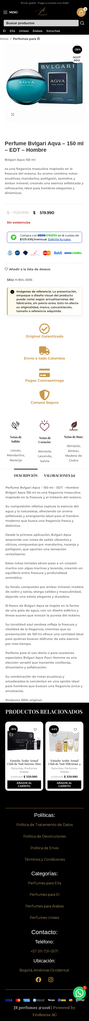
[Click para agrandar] (13, 115)
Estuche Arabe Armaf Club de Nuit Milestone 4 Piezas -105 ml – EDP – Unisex (64, 765)
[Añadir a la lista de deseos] (35, 729)
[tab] (26, 475)
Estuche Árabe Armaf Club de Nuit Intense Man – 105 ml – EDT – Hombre (24, 764)
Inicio (4, 39)
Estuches (53, 31)
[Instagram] (50, 979)
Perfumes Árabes (28, 770)
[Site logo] (42, 12)
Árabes (38, 31)
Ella (12, 31)
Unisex (24, 31)
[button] (9, 83)
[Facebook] (38, 979)
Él (4, 31)
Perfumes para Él (26, 39)
